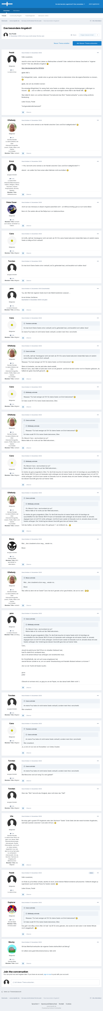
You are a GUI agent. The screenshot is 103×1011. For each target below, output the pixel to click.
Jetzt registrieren (94, 4)
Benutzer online (43, 15)
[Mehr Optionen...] (98, 53)
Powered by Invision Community (51, 1008)
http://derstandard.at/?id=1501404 (33, 68)
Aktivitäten (16, 10)
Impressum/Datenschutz (49, 1004)
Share (74, 35)
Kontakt (61, 1004)
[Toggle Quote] (24, 323)
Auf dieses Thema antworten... (24, 982)
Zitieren (28, 112)
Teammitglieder (30, 15)
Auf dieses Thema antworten (87, 43)
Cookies (68, 1004)
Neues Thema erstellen (61, 43)
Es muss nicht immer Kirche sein (33, 36)
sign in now (47, 974)
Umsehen (6, 10)
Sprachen (35, 1004)
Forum (4, 15)
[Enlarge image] (48, 64)
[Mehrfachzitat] (23, 112)
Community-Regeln (16, 15)
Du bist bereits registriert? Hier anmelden (70, 4)
